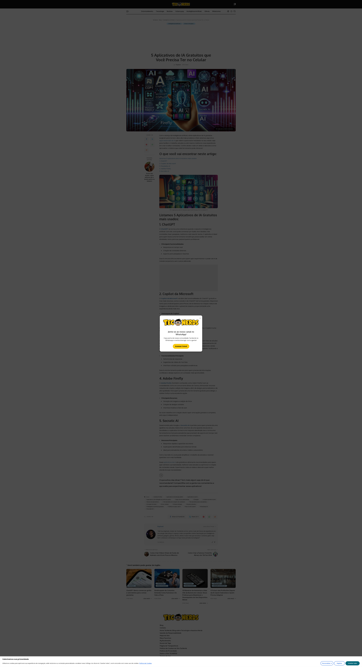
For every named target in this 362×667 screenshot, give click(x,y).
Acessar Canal (181, 346)
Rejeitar (339, 663)
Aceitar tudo (352, 663)
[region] (181, 661)
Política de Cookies (145, 663)
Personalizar (326, 663)
